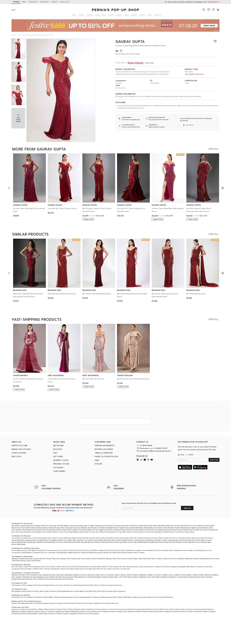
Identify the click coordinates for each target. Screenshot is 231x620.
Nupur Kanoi (61, 527)
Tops (83, 558)
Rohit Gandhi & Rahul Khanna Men (102, 542)
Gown (69, 558)
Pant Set (99, 569)
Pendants (135, 575)
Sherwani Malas (26, 569)
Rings (40, 575)
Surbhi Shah (150, 530)
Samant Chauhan (139, 530)
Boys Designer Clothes (19, 591)
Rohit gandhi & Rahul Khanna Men (107, 538)
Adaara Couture (132, 532)
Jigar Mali (122, 532)
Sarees (36, 558)
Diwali (14, 603)
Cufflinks (35, 569)
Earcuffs (83, 575)
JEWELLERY (33, 2)
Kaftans (88, 558)
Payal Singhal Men (49, 542)
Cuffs (27, 575)
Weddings (97, 603)
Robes (99, 566)
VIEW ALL (213, 149)
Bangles (45, 575)
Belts (116, 577)
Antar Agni (53, 525)
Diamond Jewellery (211, 575)
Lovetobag (197, 550)
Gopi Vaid (15, 532)
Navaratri (53, 603)
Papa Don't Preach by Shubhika (76, 527)
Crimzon (141, 552)
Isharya (24, 550)
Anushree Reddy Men (99, 540)
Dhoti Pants (116, 558)
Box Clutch (33, 579)
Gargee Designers (173, 540)
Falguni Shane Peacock (97, 525)
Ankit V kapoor (52, 538)
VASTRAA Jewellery (97, 550)
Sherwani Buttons (132, 566)
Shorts (105, 566)
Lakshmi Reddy (48, 597)
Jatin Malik (88, 540)
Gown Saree (215, 558)
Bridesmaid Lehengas (105, 558)
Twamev (155, 538)
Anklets (116, 575)
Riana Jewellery (175, 550)
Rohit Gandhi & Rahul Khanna (180, 527)
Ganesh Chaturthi (70, 603)
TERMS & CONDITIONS (104, 453)
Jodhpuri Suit (159, 566)
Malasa (76, 532)
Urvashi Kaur (180, 532)
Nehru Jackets (44, 591)
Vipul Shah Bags (61, 552)
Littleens (119, 597)
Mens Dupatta (191, 566)
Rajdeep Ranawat (113, 527)
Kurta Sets (29, 558)
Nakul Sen (52, 527)
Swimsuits (174, 558)
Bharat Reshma (192, 538)
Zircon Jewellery (174, 575)
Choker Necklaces (79, 577)
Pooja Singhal (35, 525)
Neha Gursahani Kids (109, 597)
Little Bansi (30, 597)
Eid (35, 603)
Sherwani (37, 566)
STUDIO (54, 2)
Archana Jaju (94, 532)
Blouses (196, 558)
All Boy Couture (138, 597)
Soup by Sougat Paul (210, 530)
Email (182, 454)
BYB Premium (168, 597)
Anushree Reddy (63, 525)
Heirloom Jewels (125, 575)
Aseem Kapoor (190, 532)
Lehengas (15, 558)
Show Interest (135, 62)
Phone (191, 454)
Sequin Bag (25, 579)
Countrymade (41, 538)
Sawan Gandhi (47, 532)
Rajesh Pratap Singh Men (80, 538)
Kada (100, 577)
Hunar (111, 550)
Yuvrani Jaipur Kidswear (82, 597)
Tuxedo (167, 566)
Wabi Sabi (133, 538)
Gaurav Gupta (130, 41)
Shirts (31, 566)
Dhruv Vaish (32, 538)
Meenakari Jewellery (146, 575)
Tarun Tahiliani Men (69, 540)
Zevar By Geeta (119, 550)
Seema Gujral (196, 527)
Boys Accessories (119, 591)
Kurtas (43, 566)
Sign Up (187, 508)
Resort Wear (138, 558)
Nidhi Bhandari (27, 552)
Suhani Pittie (116, 552)
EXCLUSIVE (57, 449)
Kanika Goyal (187, 530)
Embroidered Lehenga (41, 585)
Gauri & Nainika (198, 525)
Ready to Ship (25, 560)
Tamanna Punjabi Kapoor (154, 532)
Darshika (201, 538)
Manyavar (170, 525)
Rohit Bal (167, 527)
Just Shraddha (147, 550)
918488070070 (213, 2)
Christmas (89, 603)
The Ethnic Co (173, 538)
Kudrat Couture (206, 540)
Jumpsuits (166, 558)
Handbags (142, 577)
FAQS (97, 460)
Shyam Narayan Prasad (174, 530)
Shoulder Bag (16, 579)
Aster (106, 550)
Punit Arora (60, 542)
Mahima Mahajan (37, 527)
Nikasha (75, 530)
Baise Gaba (153, 525)
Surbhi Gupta (84, 532)
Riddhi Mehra (139, 527)
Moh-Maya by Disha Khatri (37, 550)
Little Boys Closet (59, 597)
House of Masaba (25, 532)
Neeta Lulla (90, 530)
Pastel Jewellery (186, 575)
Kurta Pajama (149, 566)
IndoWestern (55, 569)
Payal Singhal (26, 530)
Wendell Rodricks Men (156, 542)
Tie (121, 569)
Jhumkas (52, 577)
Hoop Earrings (67, 577)
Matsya (55, 532)
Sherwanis (56, 558)
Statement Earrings (29, 577)
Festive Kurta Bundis (67, 569)
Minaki (166, 550)
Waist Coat (66, 566)
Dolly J (86, 525)
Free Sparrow (96, 597)
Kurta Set (63, 585)
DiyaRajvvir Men (160, 540)
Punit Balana (102, 527)
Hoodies (93, 566)
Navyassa (69, 597)
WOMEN (16, 2)
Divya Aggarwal (160, 530)
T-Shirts (110, 566)
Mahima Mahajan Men (19, 542)
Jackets (158, 558)
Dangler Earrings (42, 577)
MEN (24, 2)
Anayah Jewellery (187, 550)
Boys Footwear (108, 591)
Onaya (189, 525)
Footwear (116, 569)
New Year (115, 603)
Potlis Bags (127, 577)
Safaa (102, 532)
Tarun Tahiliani (16, 530)
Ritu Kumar (159, 527)
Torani (61, 532)
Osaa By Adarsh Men (121, 525)
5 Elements (36, 552)
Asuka (140, 538)
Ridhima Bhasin (149, 527)
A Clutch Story (16, 552)
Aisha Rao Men (139, 540)
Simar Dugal (69, 532)
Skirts (153, 558)
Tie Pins (73, 566)
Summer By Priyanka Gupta (139, 525)
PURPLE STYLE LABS (20, 445)
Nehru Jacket (23, 566)
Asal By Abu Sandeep (76, 525)
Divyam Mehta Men (65, 538)
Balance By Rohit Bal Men (172, 542)
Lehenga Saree (205, 558)
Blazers (116, 566)
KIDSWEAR (44, 2)
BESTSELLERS (58, 445)
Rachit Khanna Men (114, 540)
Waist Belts (155, 577)
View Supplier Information (194, 74)
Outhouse (86, 550)
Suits (48, 566)
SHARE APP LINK (214, 459)
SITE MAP (98, 464)
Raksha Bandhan (42, 603)
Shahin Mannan (169, 532)
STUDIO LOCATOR (19, 453)
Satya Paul (44, 525)
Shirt (86, 591)
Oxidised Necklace (92, 577)
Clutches (135, 577)
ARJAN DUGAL (149, 540)
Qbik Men (80, 540)
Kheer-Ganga (163, 538)
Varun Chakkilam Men (203, 542)
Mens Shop (79, 569)
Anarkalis (22, 558)
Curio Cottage (16, 550)
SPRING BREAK (143, 542)
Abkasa (130, 540)
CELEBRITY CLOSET (61, 460)
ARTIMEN (124, 540)
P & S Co (23, 597)
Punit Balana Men (42, 540)
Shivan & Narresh (180, 525)
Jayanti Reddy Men (188, 542)
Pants (53, 566)
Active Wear (108, 569)
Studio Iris (142, 532)
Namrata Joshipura (113, 530)
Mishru (46, 527)
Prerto (136, 552)
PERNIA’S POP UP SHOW (21, 449)
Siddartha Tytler (207, 527)
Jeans (141, 566)
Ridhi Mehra (162, 525)
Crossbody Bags (182, 577)
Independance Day (27, 603)
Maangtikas (69, 575)
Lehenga (30, 585)
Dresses (63, 558)
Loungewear (16, 569)
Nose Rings (60, 575)
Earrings (22, 575)
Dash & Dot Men (22, 538)
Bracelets (34, 575)
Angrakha (174, 566)
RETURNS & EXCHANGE (104, 449)
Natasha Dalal (25, 525)
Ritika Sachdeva (127, 552)
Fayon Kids (15, 597)
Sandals (110, 577)
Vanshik (92, 538)
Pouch (149, 577)
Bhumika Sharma (126, 530)
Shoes (105, 577)
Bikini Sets (147, 558)
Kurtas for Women (45, 558)
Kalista (14, 527)
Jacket (76, 591)
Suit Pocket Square (83, 566)
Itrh (117, 532)
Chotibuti (38, 597)
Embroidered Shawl (57, 579)
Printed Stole (69, 579)
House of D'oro (158, 550)
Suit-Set (122, 566)
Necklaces (15, 575)
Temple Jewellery (198, 575)
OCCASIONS (58, 467)
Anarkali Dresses (77, 585)
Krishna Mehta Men (18, 540)
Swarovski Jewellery (161, 575)
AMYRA (70, 552)
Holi (18, 603)
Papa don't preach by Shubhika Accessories (88, 552)
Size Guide (149, 63)
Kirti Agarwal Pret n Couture (154, 597)
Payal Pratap (92, 527)
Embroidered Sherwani (65, 591)
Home (14, 35)
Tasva (13, 538)
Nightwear (189, 558)
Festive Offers (36, 560)
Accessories (208, 566)
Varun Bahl (82, 530)
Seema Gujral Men (121, 542)
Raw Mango (15, 525)
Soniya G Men (132, 542)
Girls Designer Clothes (19, 585)
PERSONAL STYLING (61, 464)
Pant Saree (16, 560)
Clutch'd (79, 550)
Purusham (182, 538)
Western (47, 569)
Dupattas (182, 558)
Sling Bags (172, 577)
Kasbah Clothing (194, 540)
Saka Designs (127, 597)
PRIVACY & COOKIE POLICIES (106, 456)
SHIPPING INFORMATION (104, 445)
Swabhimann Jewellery (133, 550)
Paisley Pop (107, 552)
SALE (55, 453)
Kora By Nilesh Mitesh (19, 544)
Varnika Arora (51, 550)
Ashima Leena (66, 530)
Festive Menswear (90, 569)
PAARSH (39, 542)
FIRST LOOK (64, 2)
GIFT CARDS (58, 456)
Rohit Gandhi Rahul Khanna (52, 530)
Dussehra (60, 603)
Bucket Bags (193, 577)
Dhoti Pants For (95, 585)
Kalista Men (184, 540)
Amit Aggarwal (101, 530)
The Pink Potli (71, 550)
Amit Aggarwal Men (55, 540)
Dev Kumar (208, 538)
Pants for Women (127, 558)
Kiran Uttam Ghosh (23, 527)
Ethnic (42, 569)
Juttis (120, 577)
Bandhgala (182, 566)
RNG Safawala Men (83, 542)
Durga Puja (80, 603)
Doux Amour (207, 550)
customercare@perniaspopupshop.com (155, 451)
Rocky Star (109, 525)
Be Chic (43, 552)
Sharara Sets (76, 558)
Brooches (127, 569)
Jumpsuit (200, 566)
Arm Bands (109, 575)
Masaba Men (31, 542)
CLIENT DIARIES (59, 471)
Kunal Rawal (147, 538)
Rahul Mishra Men (70, 542)
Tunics (94, 558)
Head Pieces (91, 575)
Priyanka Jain (197, 530)
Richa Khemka (109, 532)
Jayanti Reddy (209, 525)
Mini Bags (201, 577)
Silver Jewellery (17, 577)
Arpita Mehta (36, 532)
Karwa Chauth (106, 603)
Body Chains (100, 575)
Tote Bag (209, 577)
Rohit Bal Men (124, 538)
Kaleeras (76, 575)
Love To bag (62, 550)
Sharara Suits (54, 585)
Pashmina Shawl (43, 579)
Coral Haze (51, 552)
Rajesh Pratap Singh (126, 527)
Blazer (82, 591)
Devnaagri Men (30, 540)
